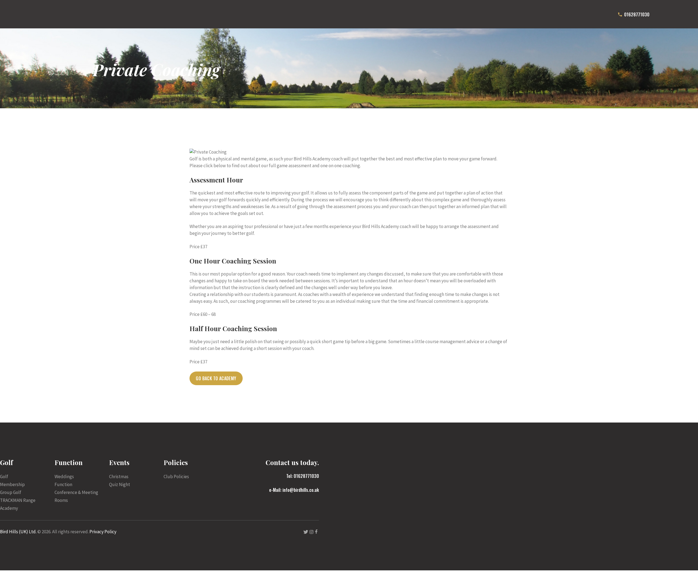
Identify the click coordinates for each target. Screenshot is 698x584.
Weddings (64, 477)
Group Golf (10, 492)
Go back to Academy (216, 378)
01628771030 (306, 476)
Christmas (118, 477)
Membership (12, 484)
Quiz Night (119, 484)
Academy (9, 508)
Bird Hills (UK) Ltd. (18, 532)
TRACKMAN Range (17, 500)
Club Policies (176, 477)
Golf (4, 477)
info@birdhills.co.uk (300, 490)
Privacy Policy (102, 532)
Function (63, 484)
